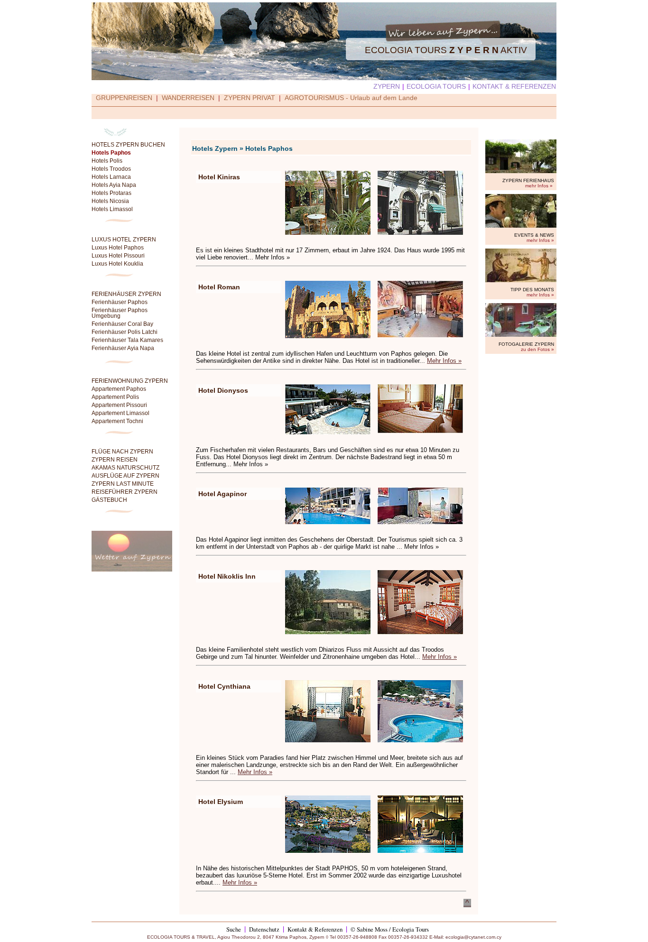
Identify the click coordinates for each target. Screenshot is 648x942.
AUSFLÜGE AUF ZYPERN (125, 476)
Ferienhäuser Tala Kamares (127, 340)
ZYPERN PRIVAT (249, 98)
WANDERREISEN (188, 98)
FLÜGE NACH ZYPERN (122, 451)
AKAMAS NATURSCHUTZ (125, 468)
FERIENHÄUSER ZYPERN (126, 294)
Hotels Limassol (112, 209)
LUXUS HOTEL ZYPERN (124, 239)
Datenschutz (264, 929)
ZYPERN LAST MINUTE (123, 484)
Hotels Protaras (111, 193)
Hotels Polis (107, 161)
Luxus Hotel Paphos (118, 247)
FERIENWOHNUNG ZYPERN (130, 381)
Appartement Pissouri (119, 405)
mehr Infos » (539, 185)
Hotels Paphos (111, 153)
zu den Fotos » (537, 349)
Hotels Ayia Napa (114, 185)
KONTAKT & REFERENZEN (514, 86)
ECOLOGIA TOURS (436, 86)
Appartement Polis (115, 397)
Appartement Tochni (117, 421)
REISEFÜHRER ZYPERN (124, 492)
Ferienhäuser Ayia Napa (123, 348)
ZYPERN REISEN (115, 459)
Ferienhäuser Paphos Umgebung (120, 313)
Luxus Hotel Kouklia (117, 264)
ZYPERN (386, 86)
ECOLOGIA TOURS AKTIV (446, 50)
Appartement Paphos (119, 389)
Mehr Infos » (444, 360)
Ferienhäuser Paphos (120, 302)
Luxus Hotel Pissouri (118, 256)
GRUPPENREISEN (124, 98)
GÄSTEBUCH (109, 500)
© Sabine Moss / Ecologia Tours (390, 929)
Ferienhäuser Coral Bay (122, 324)
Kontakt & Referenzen (315, 929)
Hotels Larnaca (111, 177)
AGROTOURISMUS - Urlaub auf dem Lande (351, 98)
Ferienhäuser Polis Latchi (124, 332)
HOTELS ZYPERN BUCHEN (128, 145)
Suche (233, 929)
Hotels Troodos (111, 169)
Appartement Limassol (120, 413)
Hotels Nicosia (110, 201)
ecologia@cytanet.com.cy (473, 937)
